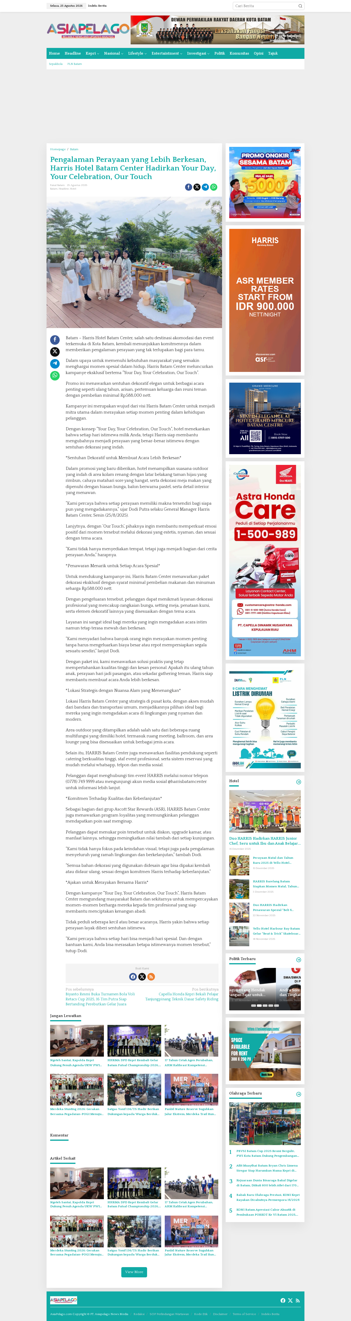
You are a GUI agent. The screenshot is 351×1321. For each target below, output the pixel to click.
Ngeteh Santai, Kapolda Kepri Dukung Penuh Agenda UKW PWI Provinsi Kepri (75, 1063)
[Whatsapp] (213, 187)
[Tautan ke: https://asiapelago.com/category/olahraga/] (299, 1094)
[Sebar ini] (188, 187)
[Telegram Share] (205, 187)
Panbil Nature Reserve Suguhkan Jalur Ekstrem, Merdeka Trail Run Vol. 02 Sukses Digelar (189, 1112)
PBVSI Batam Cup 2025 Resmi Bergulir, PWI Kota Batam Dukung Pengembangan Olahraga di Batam (266, 1154)
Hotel (73, 188)
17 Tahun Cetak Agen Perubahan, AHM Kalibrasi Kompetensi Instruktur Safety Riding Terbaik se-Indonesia (191, 1063)
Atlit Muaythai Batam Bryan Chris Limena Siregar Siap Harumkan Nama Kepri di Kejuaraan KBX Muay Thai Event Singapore (268, 1168)
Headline (64, 188)
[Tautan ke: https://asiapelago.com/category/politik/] (299, 960)
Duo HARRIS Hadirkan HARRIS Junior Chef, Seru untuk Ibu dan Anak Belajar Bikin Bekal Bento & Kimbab (263, 841)
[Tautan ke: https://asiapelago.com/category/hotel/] (299, 782)
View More (134, 1272)
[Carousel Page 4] (270, 1005)
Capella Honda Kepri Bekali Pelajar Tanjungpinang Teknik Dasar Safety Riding (181, 994)
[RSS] (151, 977)
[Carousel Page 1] (253, 1005)
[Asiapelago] (89, 29)
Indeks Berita (270, 1314)
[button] (300, 6)
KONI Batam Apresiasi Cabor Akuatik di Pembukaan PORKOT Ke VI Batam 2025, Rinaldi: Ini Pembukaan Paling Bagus (266, 1212)
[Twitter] (142, 977)
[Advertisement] (175, 106)
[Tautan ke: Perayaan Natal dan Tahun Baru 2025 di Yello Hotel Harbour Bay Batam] (239, 865)
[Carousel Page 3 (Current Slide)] (265, 1005)
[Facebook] (133, 977)
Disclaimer (220, 1314)
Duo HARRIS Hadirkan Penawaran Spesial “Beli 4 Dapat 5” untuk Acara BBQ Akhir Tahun (277, 908)
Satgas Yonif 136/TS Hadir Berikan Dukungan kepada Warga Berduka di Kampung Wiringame (133, 1112)
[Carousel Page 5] (276, 1005)
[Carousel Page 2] (259, 1005)
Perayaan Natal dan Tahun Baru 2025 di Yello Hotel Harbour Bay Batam (273, 860)
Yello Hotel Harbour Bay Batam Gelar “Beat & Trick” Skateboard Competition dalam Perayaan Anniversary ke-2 (277, 931)
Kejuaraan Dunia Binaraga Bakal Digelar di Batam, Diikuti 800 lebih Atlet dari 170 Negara (267, 1183)
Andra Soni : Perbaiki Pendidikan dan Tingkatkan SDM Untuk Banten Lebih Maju (264, 992)
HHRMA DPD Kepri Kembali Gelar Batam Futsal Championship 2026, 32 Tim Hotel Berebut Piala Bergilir (133, 1063)
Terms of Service (244, 1314)
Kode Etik (201, 1314)
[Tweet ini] (197, 187)
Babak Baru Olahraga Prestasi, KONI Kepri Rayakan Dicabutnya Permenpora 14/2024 (268, 1197)
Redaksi (138, 1314)
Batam (54, 188)
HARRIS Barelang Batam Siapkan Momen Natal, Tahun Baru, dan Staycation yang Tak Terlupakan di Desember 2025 (275, 884)
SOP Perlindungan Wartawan (169, 1314)
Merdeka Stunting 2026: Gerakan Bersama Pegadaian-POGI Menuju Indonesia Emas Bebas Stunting (75, 1112)
